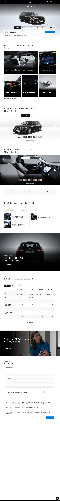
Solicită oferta (41, 31)
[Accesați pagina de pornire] (30, 2)
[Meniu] (5, 2)
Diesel (7, 285)
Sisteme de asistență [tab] (13, 210)
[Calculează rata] (16, 32)
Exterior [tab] (31, 210)
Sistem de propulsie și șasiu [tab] (23, 210)
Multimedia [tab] (7, 210)
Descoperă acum (8, 264)
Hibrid (20, 285)
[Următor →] (55, 126)
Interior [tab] (35, 210)
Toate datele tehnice (30, 322)
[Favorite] (47, 2)
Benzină (13, 285)
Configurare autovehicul (50, 31)
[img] (30, 17)
